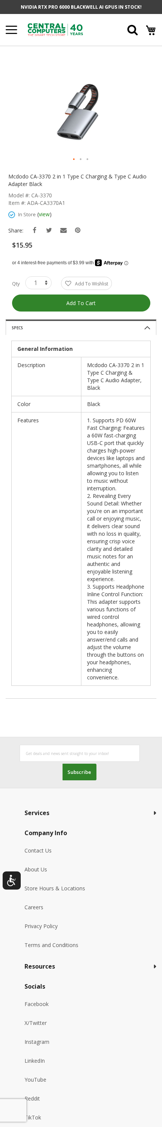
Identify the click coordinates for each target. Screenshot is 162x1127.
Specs (17, 327)
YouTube (35, 1079)
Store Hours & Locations (54, 888)
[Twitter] (49, 230)
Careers (33, 907)
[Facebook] (34, 230)
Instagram (36, 1041)
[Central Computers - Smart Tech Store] (65, 30)
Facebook (36, 1004)
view (44, 214)
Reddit (32, 1098)
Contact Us (38, 850)
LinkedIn (34, 1060)
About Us (35, 869)
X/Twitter (35, 1022)
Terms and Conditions (51, 945)
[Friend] (63, 230)
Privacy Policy (41, 926)
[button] (74, 159)
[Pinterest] (77, 230)
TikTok (32, 1117)
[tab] (81, 327)
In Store (27, 214)
